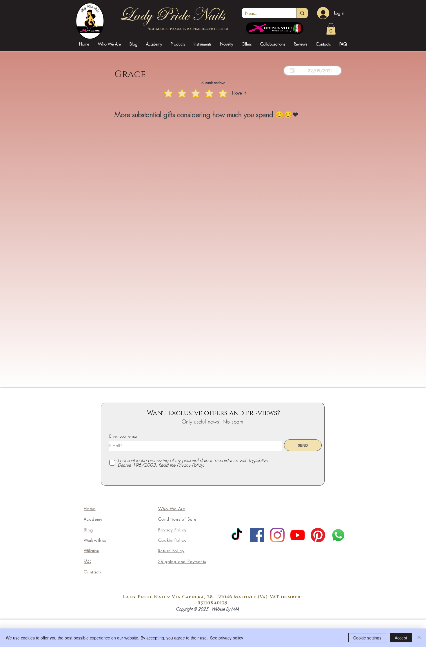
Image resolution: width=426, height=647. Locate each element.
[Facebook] (257, 535)
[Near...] (302, 13)
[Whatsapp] (338, 535)
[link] (331, 29)
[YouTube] (297, 535)
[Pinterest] (318, 535)
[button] (154, 43)
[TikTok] (237, 535)
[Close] (419, 637)
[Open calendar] (292, 70)
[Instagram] (277, 535)
